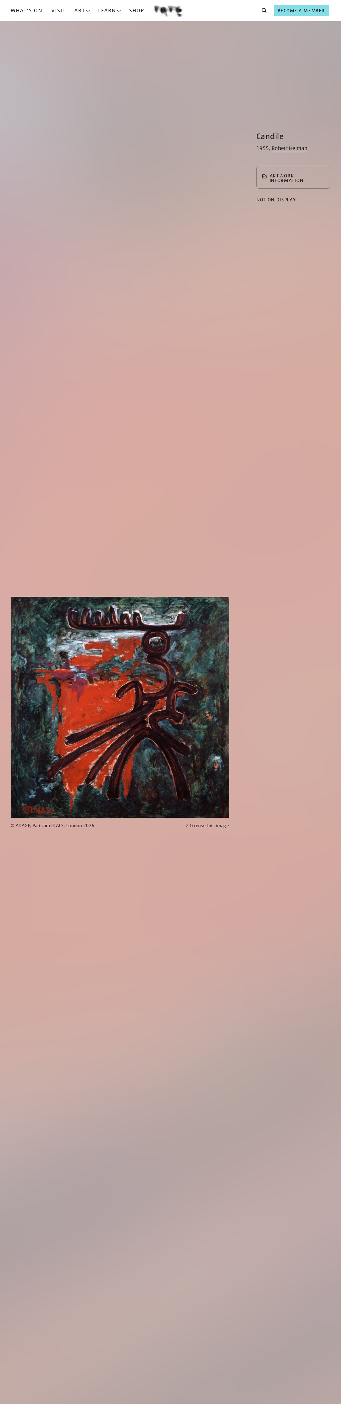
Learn (107, 10)
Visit (58, 10)
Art (79, 10)
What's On (27, 10)
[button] (262, 10)
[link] (95, 825)
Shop (136, 10)
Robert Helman (289, 148)
